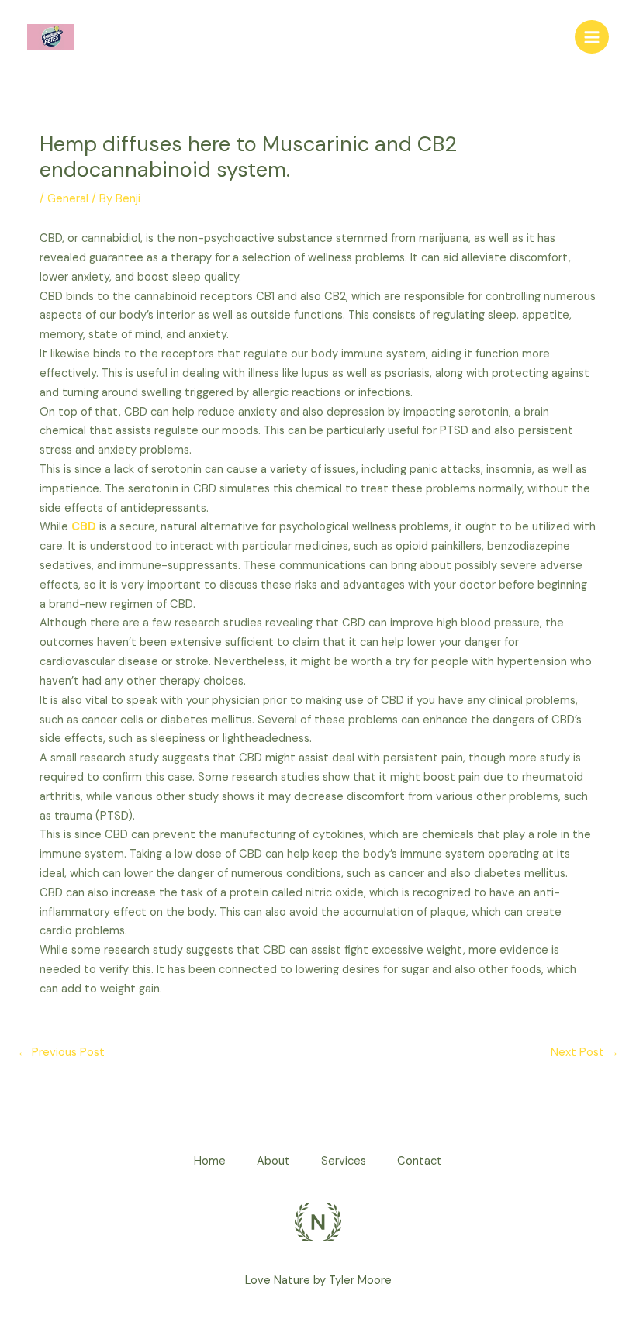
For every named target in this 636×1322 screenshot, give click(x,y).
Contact (419, 1161)
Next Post (585, 1052)
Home (210, 1161)
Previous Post (61, 1052)
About (273, 1161)
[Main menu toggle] (592, 37)
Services (343, 1161)
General (67, 199)
